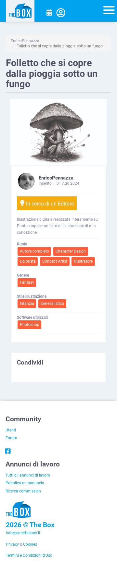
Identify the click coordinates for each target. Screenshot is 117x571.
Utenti (11, 429)
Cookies (30, 544)
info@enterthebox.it (23, 532)
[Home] (20, 11)
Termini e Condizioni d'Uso (29, 555)
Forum (11, 437)
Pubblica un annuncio (25, 482)
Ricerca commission (23, 490)
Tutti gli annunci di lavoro (28, 475)
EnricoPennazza (25, 40)
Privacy (12, 544)
